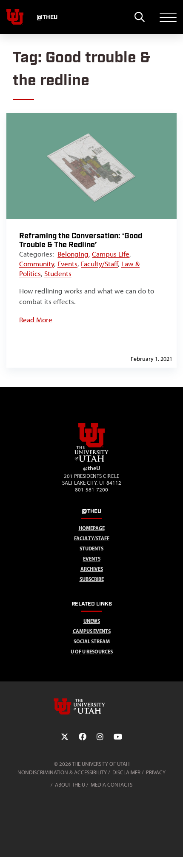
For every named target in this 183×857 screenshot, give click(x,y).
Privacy (156, 772)
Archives (91, 569)
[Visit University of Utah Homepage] (14, 17)
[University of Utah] (91, 706)
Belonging (73, 254)
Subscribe (92, 579)
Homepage (92, 528)
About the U (70, 785)
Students (57, 273)
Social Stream (92, 641)
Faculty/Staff (99, 264)
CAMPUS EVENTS (92, 631)
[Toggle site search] (139, 17)
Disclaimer (126, 772)
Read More (35, 319)
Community (36, 264)
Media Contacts (111, 785)
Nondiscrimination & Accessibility (62, 772)
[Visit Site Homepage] (91, 460)
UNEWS (91, 621)
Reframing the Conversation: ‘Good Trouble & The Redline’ (80, 240)
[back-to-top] (173, 840)
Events (67, 264)
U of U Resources (92, 651)
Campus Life (110, 254)
